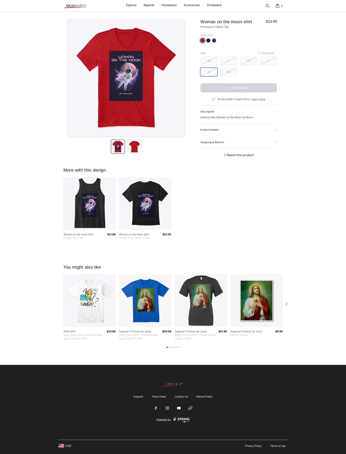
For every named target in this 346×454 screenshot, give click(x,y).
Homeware (169, 5)
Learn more (258, 99)
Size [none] (203, 53)
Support (138, 396)
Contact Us (181, 396)
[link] (89, 203)
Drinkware (214, 5)
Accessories (192, 5)
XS (208, 60)
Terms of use (277, 445)
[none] (265, 53)
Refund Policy (204, 396)
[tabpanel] (126, 78)
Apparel (149, 5)
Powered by (164, 419)
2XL (229, 72)
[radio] (208, 61)
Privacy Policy (253, 445)
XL (209, 72)
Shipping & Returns (212, 142)
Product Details (209, 129)
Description (207, 111)
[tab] (118, 146)
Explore (131, 5)
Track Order (159, 396)
